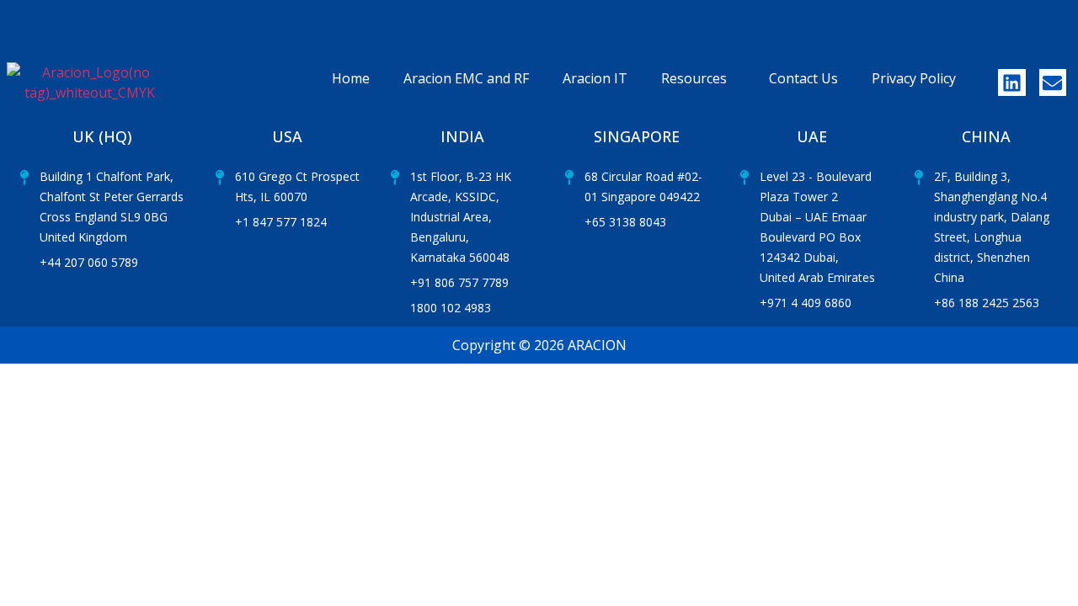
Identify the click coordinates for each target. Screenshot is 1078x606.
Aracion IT (595, 78)
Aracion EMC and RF (466, 78)
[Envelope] (1052, 82)
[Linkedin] (1011, 82)
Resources (694, 78)
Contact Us (803, 78)
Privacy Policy (914, 78)
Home (351, 78)
